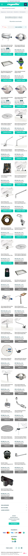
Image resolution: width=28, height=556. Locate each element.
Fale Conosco (14, 523)
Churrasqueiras (22, 11)
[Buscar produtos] (25, 8)
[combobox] (14, 8)
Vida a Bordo (16, 11)
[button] (4, 27)
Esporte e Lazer (10, 11)
